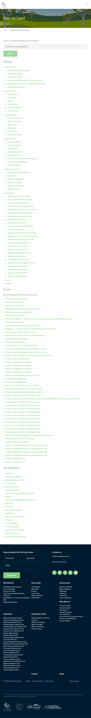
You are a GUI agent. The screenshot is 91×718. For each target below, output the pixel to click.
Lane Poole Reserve (16, 230)
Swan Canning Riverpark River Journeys (25, 80)
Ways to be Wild (14, 182)
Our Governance (15, 145)
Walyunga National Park (18, 266)
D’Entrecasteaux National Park (21, 206)
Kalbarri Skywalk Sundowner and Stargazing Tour (26, 445)
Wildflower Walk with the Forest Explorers (23, 309)
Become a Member (15, 118)
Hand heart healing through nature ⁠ (20, 493)
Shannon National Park (17, 250)
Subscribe (11, 575)
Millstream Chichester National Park (23, 236)
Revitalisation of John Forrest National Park (26, 84)
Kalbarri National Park (17, 220)
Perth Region (13, 94)
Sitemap (27, 681)
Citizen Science (14, 189)
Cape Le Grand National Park (20, 200)
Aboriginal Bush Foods (15, 480)
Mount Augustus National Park (21, 240)
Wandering (10, 513)
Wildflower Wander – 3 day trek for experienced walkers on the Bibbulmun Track (39, 319)
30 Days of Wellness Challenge (19, 362)
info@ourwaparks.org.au (60, 556)
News (8, 280)
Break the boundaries (15, 530)
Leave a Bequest (15, 135)
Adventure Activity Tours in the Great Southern (25, 335)
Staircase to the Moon (15, 302)
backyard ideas (12, 487)
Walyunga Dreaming (16, 87)
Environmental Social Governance (22, 159)
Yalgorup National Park (17, 273)
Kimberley (12, 98)
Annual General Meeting (18, 162)
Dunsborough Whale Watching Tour (21, 332)
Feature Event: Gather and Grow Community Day (26, 352)
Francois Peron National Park (20, 216)
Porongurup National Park (19, 243)
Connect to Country (14, 510)
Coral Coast (13, 104)
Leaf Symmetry (12, 523)
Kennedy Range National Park (20, 226)
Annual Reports (14, 165)
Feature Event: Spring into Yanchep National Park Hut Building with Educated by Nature (42, 399)
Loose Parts (11, 483)
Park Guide (10, 91)
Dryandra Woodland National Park (22, 210)
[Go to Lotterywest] (36, 707)
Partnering (12, 131)
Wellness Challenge (16, 179)
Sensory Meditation (14, 477)
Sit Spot (9, 520)
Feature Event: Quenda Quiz (17, 359)
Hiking (8, 497)
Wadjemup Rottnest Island (19, 196)
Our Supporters (14, 155)
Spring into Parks (13, 169)
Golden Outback (14, 107)
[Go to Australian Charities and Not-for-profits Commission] (21, 707)
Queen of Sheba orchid (15, 517)
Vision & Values (14, 142)
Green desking (12, 527)
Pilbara (11, 101)
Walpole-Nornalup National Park (21, 263)
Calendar (11, 176)
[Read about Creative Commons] (55, 707)
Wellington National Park (18, 269)
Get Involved (11, 115)
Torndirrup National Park (18, 259)
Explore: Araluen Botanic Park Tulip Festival (24, 389)
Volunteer (12, 128)
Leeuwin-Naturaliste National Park (22, 233)
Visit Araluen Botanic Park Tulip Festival (22, 385)
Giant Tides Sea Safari (15, 322)
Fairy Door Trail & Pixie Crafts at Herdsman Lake (26, 349)
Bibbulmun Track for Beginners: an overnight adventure (29, 435)
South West (13, 111)
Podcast (9, 473)
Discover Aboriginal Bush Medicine (20, 500)
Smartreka (10, 193)
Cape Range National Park (19, 203)
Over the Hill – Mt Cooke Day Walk (20, 439)
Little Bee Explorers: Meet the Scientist (22, 345)
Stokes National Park (16, 256)
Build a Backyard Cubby (16, 537)
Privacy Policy (49, 681)
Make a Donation (15, 121)
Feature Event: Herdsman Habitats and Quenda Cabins (29, 355)
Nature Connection (16, 186)
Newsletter (12, 125)
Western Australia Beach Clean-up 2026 (22, 375)
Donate (9, 283)
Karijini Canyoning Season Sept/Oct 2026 (23, 325)
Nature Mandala (12, 490)
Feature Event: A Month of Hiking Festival (23, 402)
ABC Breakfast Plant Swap (17, 339)
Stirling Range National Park (20, 253)
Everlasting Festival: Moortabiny (19, 312)
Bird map (9, 507)
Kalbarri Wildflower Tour (16, 459)
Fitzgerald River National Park (20, 213)
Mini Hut (9, 503)
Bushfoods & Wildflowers (16, 379)
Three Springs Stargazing (16, 299)
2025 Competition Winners (19, 172)
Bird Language (12, 533)
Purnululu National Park (18, 246)
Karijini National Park (16, 223)
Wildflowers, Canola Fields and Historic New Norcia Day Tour (31, 329)
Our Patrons (13, 149)
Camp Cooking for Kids (15, 316)
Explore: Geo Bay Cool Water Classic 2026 (23, 395)
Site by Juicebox (74, 681)
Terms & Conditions (38, 681)
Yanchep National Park (17, 276)
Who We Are (11, 139)
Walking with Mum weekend (17, 442)
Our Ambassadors (15, 152)
